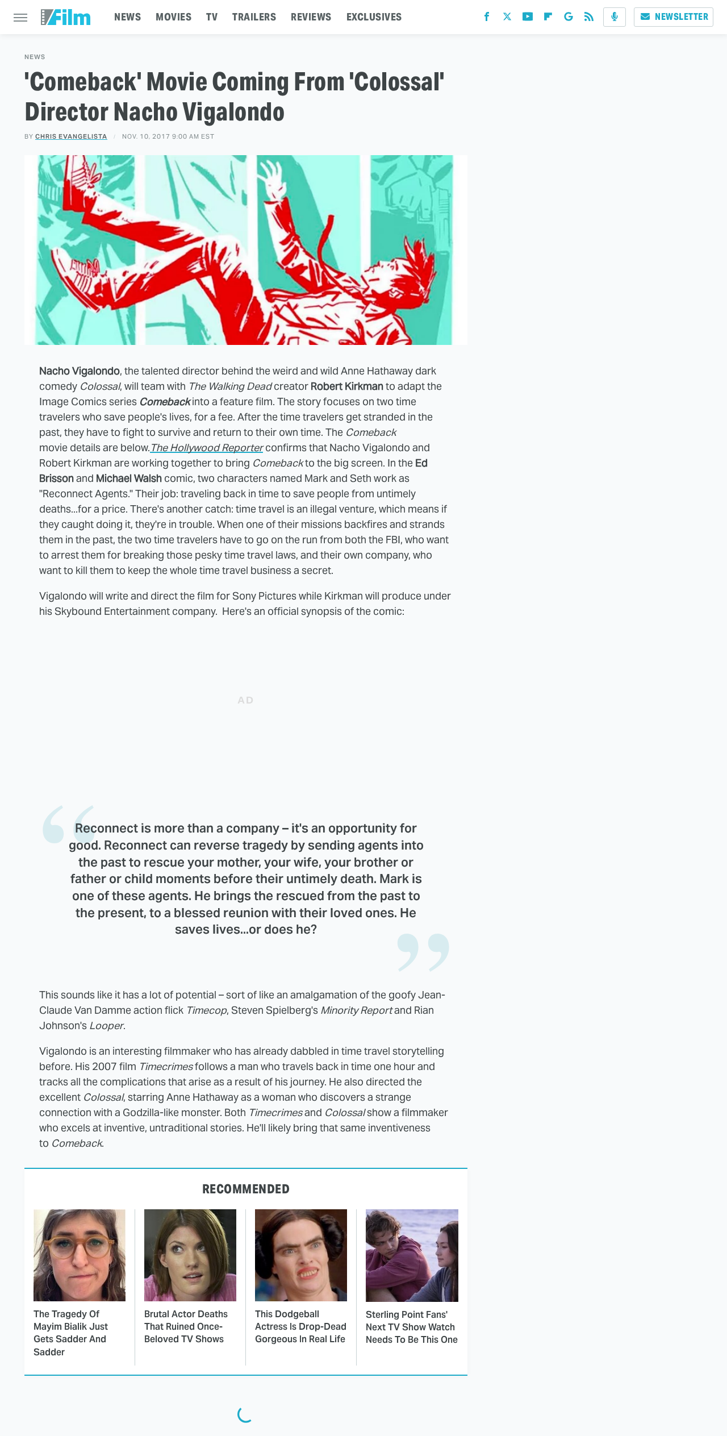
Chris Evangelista (71, 136)
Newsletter (681, 17)
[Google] (568, 19)
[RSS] (589, 19)
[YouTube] (527, 19)
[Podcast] (614, 17)
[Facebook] (487, 19)
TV (212, 16)
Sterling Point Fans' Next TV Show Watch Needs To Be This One (412, 1327)
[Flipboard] (548, 19)
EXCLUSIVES (374, 16)
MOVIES (173, 16)
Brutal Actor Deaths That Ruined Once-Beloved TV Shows (186, 1327)
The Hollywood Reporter (206, 447)
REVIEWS (311, 16)
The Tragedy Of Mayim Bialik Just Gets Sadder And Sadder (71, 1333)
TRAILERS (254, 16)
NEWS (127, 16)
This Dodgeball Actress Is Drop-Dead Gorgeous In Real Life (300, 1327)
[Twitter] (507, 19)
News (34, 57)
